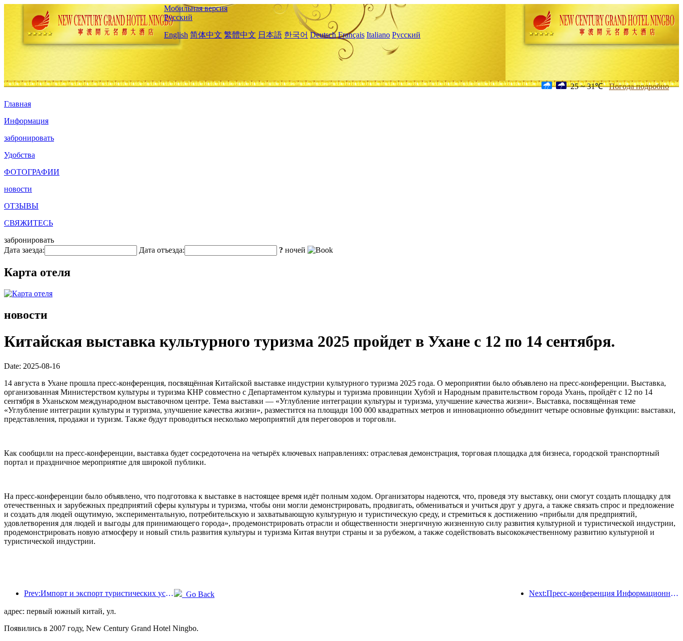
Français (351, 35)
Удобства (19, 155)
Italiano (378, 35)
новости (18, 189)
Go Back (198, 594)
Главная (17, 104)
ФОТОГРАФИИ (32, 172)
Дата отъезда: (161, 250)
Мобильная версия (196, 8)
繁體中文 (240, 35)
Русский (178, 17)
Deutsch (323, 35)
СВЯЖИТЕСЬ (28, 223)
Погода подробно (639, 86)
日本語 (270, 35)
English (176, 35)
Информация (26, 121)
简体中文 (206, 35)
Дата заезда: (24, 250)
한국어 (296, 35)
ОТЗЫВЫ (21, 206)
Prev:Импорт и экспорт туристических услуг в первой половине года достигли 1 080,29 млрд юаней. (99, 593)
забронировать (29, 138)
